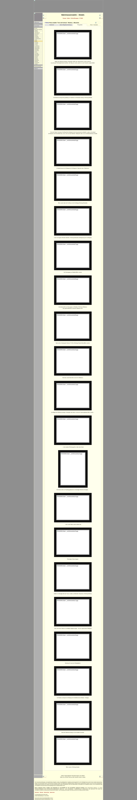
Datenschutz (46, 792)
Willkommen (36, 22)
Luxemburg (37, 45)
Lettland (36, 43)
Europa (64, 18)
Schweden (37, 55)
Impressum (52, 792)
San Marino (37, 54)
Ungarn (36, 63)
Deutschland (36, 25)
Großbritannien (38, 38)
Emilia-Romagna (74, 18)
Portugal (36, 53)
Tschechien (37, 62)
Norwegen (37, 49)
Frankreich (37, 37)
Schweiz (36, 56)
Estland (36, 35)
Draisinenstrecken (37, 66)
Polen (36, 51)
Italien (68, 18)
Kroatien (36, 42)
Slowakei (36, 59)
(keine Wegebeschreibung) (66, 24)
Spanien (36, 61)
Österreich (37, 50)
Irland (36, 39)
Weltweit (36, 68)
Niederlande (37, 48)
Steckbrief (51, 24)
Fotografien (79, 24)
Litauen (36, 44)
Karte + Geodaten (94, 24)
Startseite (37, 792)
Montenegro (37, 47)
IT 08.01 (81, 18)
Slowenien (37, 60)
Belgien (36, 30)
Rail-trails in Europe (38, 29)
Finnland (36, 36)
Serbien (36, 57)
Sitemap (41, 792)
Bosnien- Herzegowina (37, 32)
